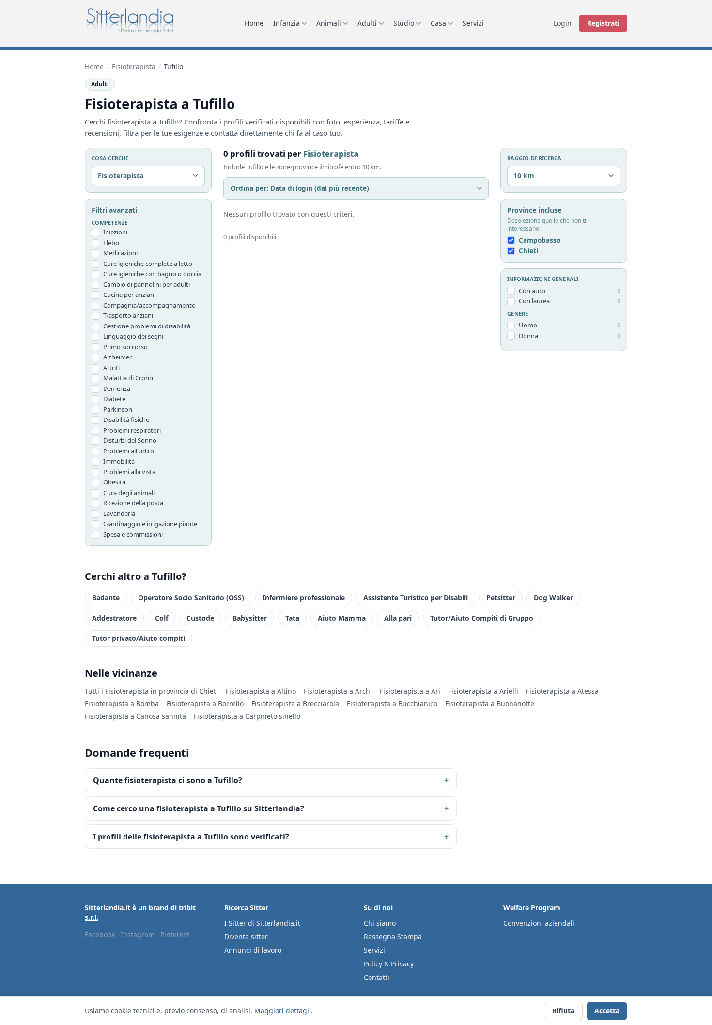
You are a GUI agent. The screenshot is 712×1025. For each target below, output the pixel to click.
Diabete (114, 398)
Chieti (528, 251)
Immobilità (119, 461)
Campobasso (539, 240)
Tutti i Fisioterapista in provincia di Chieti (151, 691)
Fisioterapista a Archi (338, 691)
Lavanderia (119, 513)
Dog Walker (553, 597)
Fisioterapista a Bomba (122, 703)
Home (254, 23)
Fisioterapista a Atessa (562, 691)
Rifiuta (563, 1010)
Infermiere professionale (304, 597)
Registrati (603, 23)
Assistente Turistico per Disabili (415, 597)
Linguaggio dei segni (133, 336)
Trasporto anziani (128, 315)
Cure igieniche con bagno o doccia (152, 273)
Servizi (473, 23)
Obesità (114, 482)
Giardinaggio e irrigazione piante (150, 523)
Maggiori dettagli (282, 1010)
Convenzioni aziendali (538, 923)
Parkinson (117, 409)
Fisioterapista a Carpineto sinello (247, 716)
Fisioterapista (133, 66)
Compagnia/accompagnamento (149, 305)
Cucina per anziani (129, 294)
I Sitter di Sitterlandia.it (262, 923)
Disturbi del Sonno (129, 440)
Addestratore (114, 617)
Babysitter (249, 617)
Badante (106, 597)
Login (563, 23)
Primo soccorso (125, 346)
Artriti (111, 367)
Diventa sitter (246, 936)
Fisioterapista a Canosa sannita (135, 716)
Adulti (367, 23)
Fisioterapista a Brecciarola (295, 703)
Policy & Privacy (389, 963)
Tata (292, 617)
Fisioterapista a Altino (261, 691)
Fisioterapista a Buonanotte (489, 703)
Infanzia (286, 23)
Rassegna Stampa (393, 936)
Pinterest (174, 934)
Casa (438, 23)
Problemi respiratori (132, 430)
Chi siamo (380, 923)
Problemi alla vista (129, 471)
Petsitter (500, 597)
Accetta (606, 1010)
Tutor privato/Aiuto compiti (138, 638)
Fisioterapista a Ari (410, 691)
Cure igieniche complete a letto (147, 263)
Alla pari (398, 617)
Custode (200, 617)
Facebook (100, 934)
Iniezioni (115, 232)
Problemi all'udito (128, 451)
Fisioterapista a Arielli (483, 691)
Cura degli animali (129, 492)
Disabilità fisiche (126, 419)
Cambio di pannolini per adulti (146, 284)
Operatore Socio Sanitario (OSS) (191, 597)
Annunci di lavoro (252, 950)
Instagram (138, 934)
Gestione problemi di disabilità (146, 326)
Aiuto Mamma (342, 617)
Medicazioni (120, 252)
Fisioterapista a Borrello (205, 703)
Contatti (376, 977)
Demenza (116, 388)
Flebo (111, 242)
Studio (403, 23)
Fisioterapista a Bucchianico (392, 703)
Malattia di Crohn (128, 377)
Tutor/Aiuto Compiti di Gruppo (481, 617)
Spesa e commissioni (133, 534)
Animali (328, 23)
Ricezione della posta (133, 502)
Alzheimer (117, 357)
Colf (161, 617)
